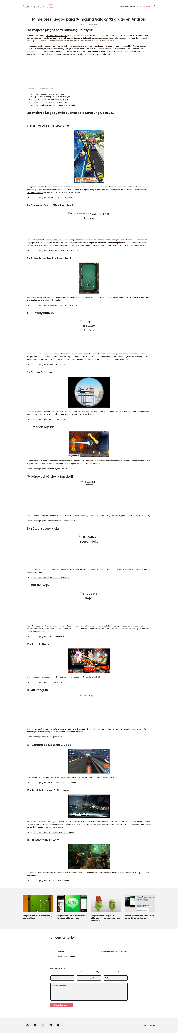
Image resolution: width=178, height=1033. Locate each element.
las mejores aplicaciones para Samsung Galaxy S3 (89, 54)
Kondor (152, 1025)
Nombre (55, 978)
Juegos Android (145, 6)
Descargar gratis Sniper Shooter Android (49, 419)
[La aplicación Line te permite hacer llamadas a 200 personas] (72, 903)
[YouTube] (35, 1025)
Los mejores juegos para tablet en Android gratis (50, 102)
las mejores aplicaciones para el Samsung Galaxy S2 (96, 41)
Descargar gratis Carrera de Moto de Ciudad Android (54, 782)
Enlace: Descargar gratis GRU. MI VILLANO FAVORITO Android (51, 197)
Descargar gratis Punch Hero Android (48, 682)
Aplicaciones (134, 6)
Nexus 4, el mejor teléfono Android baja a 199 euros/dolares (139, 916)
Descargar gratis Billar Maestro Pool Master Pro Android (55, 305)
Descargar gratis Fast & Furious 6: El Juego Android (53, 832)
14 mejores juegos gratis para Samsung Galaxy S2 (50, 99)
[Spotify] (27, 1025)
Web (106, 978)
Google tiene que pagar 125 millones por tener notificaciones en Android (105, 918)
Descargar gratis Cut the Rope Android (48, 636)
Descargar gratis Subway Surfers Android (49, 364)
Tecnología (123, 6)
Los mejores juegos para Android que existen (49, 94)
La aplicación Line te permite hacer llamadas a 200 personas (72, 916)
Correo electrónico (86, 978)
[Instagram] (58, 1025)
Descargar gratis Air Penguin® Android (48, 737)
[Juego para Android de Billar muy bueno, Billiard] (38, 903)
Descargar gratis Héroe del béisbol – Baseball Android (55, 520)
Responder (123, 952)
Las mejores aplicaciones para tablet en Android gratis (53, 105)
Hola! (146, 1025)
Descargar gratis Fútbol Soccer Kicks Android (51, 577)
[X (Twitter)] (50, 1025)
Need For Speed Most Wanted (127, 46)
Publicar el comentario (61, 1005)
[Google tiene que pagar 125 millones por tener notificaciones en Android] (106, 903)
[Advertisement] (89, 72)
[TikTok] (43, 1025)
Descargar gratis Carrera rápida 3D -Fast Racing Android (56, 250)
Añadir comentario (59, 985)
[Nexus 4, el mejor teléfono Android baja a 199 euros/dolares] (140, 903)
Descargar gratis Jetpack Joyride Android (50, 469)
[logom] (38, 6)
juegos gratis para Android (56, 35)
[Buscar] (154, 6)
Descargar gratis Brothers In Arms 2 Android (51, 880)
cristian (61, 951)
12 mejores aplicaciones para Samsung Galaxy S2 (50, 97)
